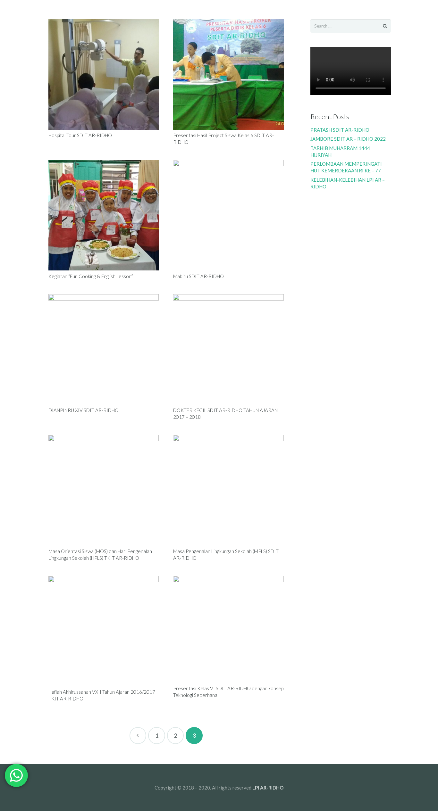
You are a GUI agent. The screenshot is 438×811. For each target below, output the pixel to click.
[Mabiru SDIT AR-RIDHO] (228, 215)
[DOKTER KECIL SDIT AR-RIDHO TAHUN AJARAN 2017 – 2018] (228, 349)
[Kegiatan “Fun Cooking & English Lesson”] (103, 215)
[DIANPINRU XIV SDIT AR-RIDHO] (103, 349)
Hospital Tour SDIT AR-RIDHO (80, 135)
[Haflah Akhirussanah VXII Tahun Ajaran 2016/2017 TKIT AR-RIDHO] (103, 631)
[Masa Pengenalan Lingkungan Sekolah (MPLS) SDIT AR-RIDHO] (228, 490)
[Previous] (138, 735)
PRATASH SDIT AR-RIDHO (339, 130)
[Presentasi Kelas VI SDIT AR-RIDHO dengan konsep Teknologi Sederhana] (228, 629)
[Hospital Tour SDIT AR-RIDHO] (103, 74)
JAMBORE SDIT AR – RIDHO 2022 (348, 139)
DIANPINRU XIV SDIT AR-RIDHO (83, 410)
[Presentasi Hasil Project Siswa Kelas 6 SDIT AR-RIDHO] (228, 74)
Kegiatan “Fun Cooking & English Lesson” (90, 276)
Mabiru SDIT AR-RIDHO (198, 276)
